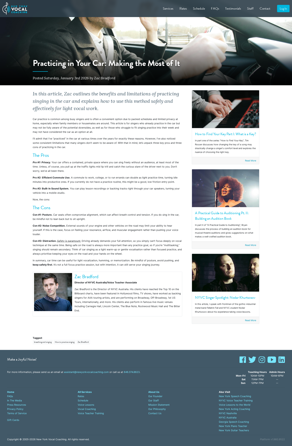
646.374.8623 (132, 372)
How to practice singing (64, 342)
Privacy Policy (15, 409)
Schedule (199, 8)
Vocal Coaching (87, 409)
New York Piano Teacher (233, 426)
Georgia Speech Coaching (234, 421)
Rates (183, 8)
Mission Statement (159, 404)
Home (10, 391)
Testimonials (233, 8)
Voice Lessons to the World (234, 404)
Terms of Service (17, 413)
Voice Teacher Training (91, 413)
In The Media (14, 400)
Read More (250, 160)
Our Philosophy (157, 409)
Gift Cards (13, 419)
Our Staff (153, 400)
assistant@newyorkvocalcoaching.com (86, 372)
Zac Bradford (83, 342)
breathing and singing (43, 342)
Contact (265, 8)
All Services (85, 391)
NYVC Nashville (228, 413)
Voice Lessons (86, 404)
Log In (283, 8)
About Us (153, 391)
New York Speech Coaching (235, 396)
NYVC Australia (227, 417)
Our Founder (155, 396)
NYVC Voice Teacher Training (236, 400)
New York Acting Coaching (234, 409)
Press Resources (16, 404)
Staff (250, 8)
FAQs (215, 8)
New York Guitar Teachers (234, 430)
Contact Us (154, 413)
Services (168, 8)
